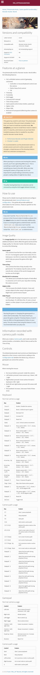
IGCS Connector (8, 53)
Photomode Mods (12, 9)
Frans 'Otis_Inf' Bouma (14, 672)
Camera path (18, 339)
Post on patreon (23, 60)
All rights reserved (27, 672)
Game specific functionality (28, 9)
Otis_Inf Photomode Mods (21, 3)
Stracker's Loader (12, 141)
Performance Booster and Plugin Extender (20, 139)
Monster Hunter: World (9, 12)
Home (4, 9)
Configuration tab (7, 357)
